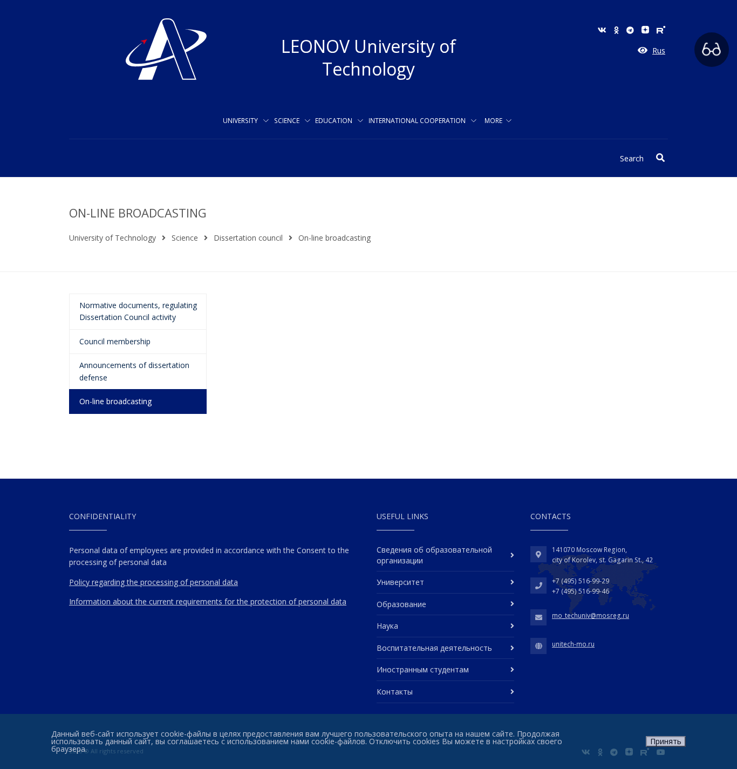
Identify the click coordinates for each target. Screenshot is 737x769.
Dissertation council (248, 238)
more (493, 120)
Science (287, 120)
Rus (658, 50)
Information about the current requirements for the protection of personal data (207, 601)
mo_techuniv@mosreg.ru (590, 615)
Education (334, 120)
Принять (665, 741)
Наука (387, 626)
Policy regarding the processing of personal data (153, 582)
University (241, 120)
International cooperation (417, 120)
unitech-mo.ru (573, 644)
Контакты (395, 691)
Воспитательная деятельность (434, 648)
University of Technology (112, 238)
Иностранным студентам (423, 669)
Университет (400, 582)
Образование (401, 604)
